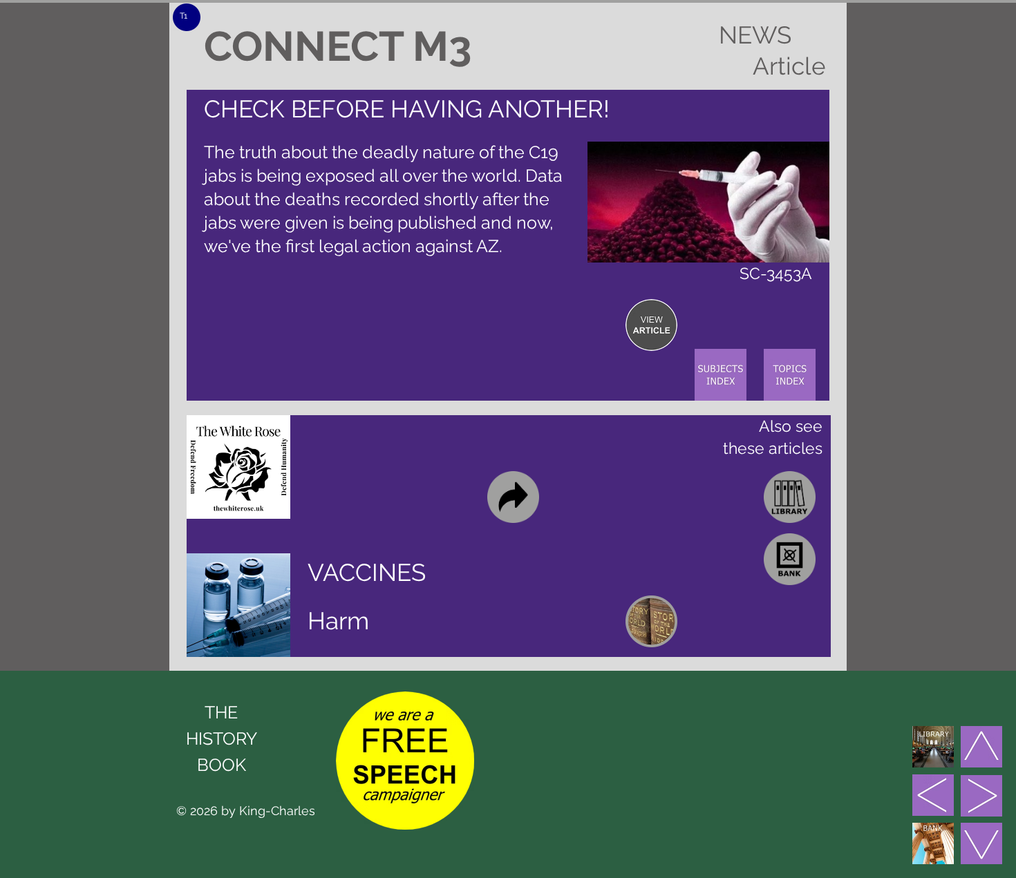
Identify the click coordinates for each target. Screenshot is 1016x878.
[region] (651, 325)
